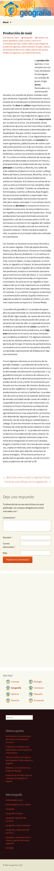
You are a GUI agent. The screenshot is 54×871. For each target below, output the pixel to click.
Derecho (15, 700)
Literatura (39, 687)
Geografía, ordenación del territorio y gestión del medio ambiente (18, 840)
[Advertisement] (18, 74)
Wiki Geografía (11, 865)
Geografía (28, 37)
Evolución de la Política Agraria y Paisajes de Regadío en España (19, 778)
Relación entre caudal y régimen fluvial (26, 477)
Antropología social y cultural (18, 804)
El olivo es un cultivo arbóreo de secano (31, 49)
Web (5, 553)
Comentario (9, 517)
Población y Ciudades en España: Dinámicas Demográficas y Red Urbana (19, 749)
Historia (15, 694)
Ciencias (15, 681)
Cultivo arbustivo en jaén (31, 46)
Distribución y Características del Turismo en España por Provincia (18, 739)
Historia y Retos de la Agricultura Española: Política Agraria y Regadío (19, 760)
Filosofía (38, 694)
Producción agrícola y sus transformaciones (22, 52)
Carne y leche (24, 40)
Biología (38, 681)
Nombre (8, 537)
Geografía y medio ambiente (18, 825)
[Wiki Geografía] (27, 9)
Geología (10, 848)
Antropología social (14, 800)
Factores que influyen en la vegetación (27, 481)
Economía (39, 700)
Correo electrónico (9, 545)
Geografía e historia (14, 813)
